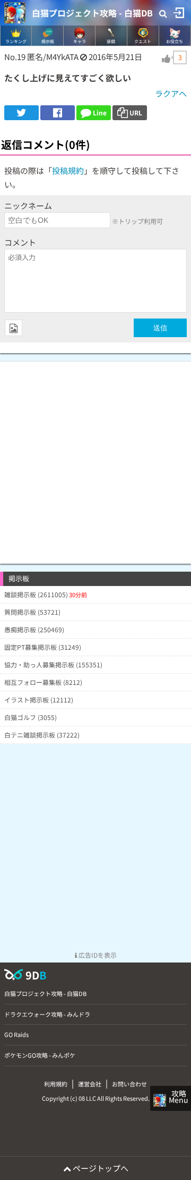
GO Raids (16, 1034)
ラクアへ (171, 93)
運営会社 (89, 1083)
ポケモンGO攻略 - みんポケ (39, 1055)
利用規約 (55, 1083)
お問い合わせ (129, 1083)
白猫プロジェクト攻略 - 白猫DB (92, 12)
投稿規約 (68, 170)
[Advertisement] (95, 457)
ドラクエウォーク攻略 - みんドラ (47, 1014)
